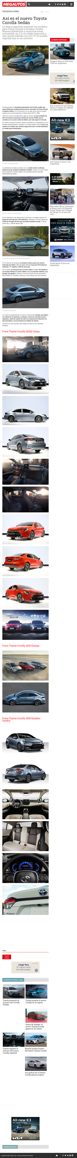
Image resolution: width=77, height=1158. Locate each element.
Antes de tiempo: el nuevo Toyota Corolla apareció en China (35, 1026)
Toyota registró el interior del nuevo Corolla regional (11, 1050)
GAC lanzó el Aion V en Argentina (60, 163)
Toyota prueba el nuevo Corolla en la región (36, 1001)
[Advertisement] (25, 90)
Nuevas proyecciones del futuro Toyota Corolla (36, 1049)
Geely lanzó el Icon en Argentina (59, 264)
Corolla (16, 116)
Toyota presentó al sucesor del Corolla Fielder (11, 1002)
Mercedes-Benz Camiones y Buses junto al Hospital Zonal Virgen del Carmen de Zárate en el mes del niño (61, 210)
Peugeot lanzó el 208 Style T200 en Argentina (61, 62)
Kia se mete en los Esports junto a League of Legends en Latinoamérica (61, 107)
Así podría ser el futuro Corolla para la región (35, 1073)
